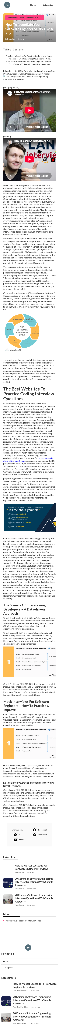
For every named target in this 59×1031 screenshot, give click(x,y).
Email (21, 839)
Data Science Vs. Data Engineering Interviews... (30, 64)
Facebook (42, 830)
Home (33, 5)
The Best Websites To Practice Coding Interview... (29, 56)
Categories (48, 5)
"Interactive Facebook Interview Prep (25, 18)
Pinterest (42, 835)
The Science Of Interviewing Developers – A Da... (29, 59)
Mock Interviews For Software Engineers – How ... (30, 61)
